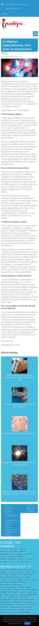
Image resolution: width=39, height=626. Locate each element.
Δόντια (33, 579)
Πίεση (18, 597)
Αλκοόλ (24, 569)
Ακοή (19, 569)
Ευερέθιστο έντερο (17, 584)
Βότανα (19, 574)
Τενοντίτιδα (31, 604)
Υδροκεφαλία (28, 607)
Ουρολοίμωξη (22, 594)
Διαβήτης (20, 579)
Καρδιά (27, 589)
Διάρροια (27, 579)
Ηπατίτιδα (21, 587)
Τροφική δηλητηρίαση (16, 607)
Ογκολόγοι (20, 554)
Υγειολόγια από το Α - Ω (13, 9)
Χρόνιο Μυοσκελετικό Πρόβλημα (20, 612)
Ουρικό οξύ (13, 594)
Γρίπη (10, 579)
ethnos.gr (9, 341)
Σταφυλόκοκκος (28, 602)
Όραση (6, 594)
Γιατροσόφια (26, 577)
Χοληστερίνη (30, 609)
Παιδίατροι (21, 559)
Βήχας (7, 574)
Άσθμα (34, 572)
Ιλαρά (22, 589)
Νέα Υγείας (4, 53)
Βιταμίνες (13, 574)
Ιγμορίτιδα (16, 589)
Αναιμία (10, 572)
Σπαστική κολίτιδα (16, 602)
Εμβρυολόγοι (23, 551)
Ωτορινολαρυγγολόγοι (23, 561)
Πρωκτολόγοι (30, 559)
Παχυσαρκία (11, 597)
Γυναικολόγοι (13, 549)
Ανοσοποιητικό (18, 572)
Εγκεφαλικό (13, 582)
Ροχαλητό (16, 599)
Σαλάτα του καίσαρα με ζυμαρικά (30, 508)
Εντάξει (27, 623)
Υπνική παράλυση (12, 609)
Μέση (35, 592)
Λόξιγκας (29, 592)
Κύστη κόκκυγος (12, 592)
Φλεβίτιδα (22, 609)
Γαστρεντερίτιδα (28, 574)
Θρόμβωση (28, 587)
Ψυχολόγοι (12, 561)
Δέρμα (15, 579)
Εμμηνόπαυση (22, 582)
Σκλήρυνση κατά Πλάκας (27, 599)
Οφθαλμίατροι (20, 556)
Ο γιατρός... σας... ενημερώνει (18, 5)
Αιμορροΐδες (13, 569)
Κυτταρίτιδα (22, 592)
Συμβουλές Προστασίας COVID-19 (16, 604)
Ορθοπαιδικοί (28, 554)
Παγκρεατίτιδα (31, 594)
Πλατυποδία (24, 597)
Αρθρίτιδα (27, 572)
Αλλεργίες (30, 569)
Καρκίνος (33, 589)
